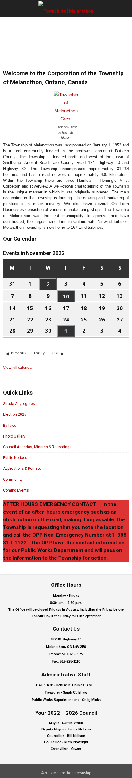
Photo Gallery (14, 436)
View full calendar (18, 367)
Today (39, 353)
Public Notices (15, 458)
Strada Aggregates (19, 404)
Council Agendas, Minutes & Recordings (37, 447)
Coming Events (16, 490)
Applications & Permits (22, 468)
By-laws (9, 425)
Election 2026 (14, 414)
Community (13, 479)
